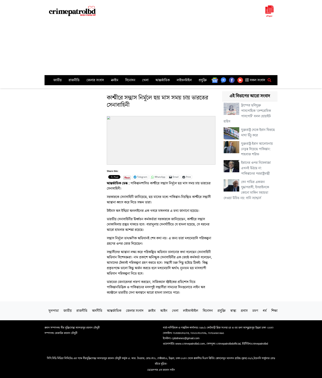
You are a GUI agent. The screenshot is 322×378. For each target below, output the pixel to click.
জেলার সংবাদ (95, 80)
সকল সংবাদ (257, 80)
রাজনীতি (74, 80)
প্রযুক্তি (203, 80)
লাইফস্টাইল (184, 80)
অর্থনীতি (97, 310)
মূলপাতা (53, 310)
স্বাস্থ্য (233, 310)
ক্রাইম (114, 80)
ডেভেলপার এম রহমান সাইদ (161, 370)
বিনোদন (130, 80)
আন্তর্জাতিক (162, 80)
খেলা (145, 80)
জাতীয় (57, 80)
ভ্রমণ (255, 310)
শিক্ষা (274, 310)
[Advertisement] (161, 47)
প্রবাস (244, 310)
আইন (163, 310)
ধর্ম (265, 310)
